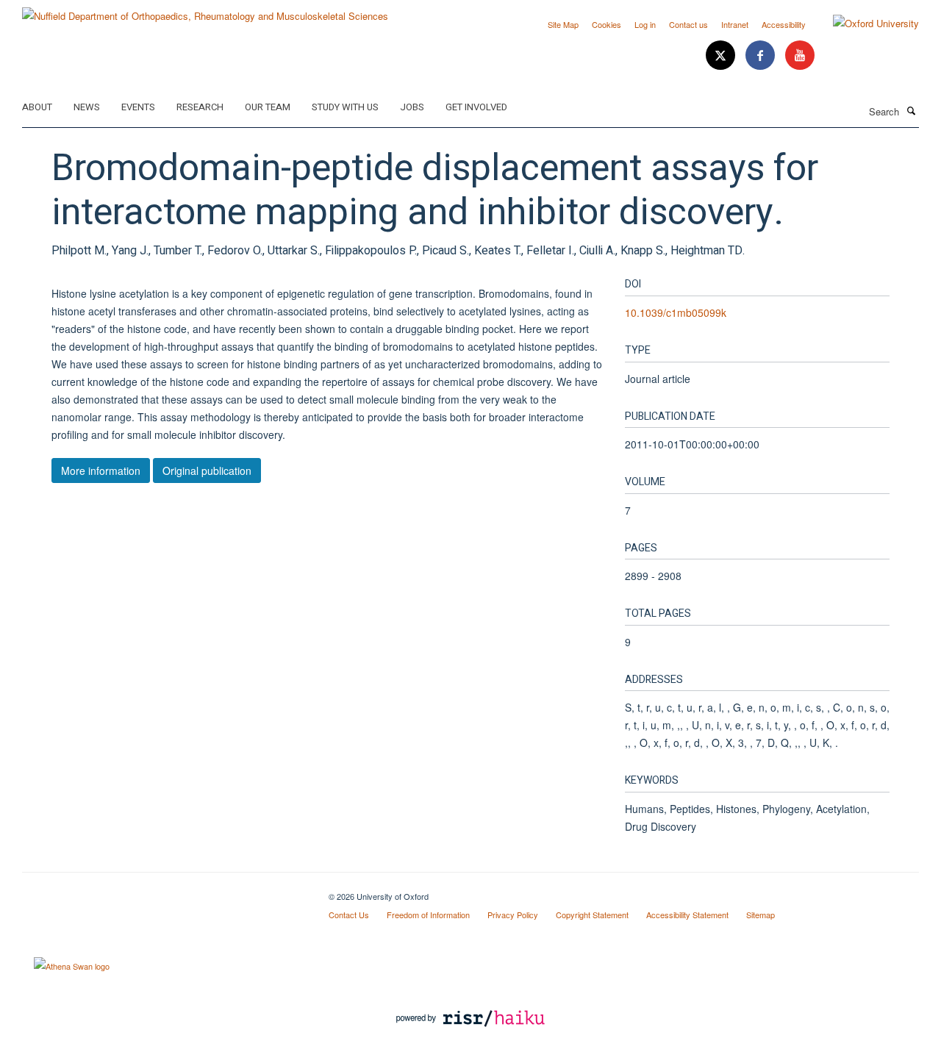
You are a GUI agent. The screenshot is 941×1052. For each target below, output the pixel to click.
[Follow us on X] (722, 55)
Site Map (563, 24)
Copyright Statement (592, 914)
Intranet (734, 24)
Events (138, 107)
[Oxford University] (865, 23)
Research (199, 107)
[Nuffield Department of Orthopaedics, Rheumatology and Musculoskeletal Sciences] (205, 11)
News (87, 107)
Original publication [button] (206, 470)
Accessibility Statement (687, 914)
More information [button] (100, 470)
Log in (645, 24)
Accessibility (784, 24)
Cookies (606, 24)
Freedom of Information (428, 914)
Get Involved (476, 107)
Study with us (345, 107)
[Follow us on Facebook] (761, 55)
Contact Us (349, 914)
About (37, 107)
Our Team (267, 107)
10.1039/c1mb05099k (675, 312)
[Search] (911, 110)
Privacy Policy (512, 914)
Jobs (412, 107)
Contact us (688, 24)
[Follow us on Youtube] (800, 55)
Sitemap (760, 914)
